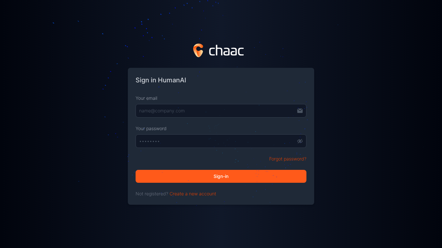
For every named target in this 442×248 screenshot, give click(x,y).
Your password (151, 128)
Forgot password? (287, 158)
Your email (146, 98)
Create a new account (193, 193)
